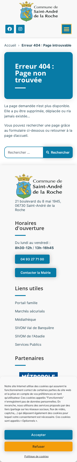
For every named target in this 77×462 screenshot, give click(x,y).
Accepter (38, 435)
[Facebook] (9, 29)
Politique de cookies (36, 456)
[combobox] (23, 152)
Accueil (10, 45)
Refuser (39, 447)
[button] (66, 29)
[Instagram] (20, 29)
